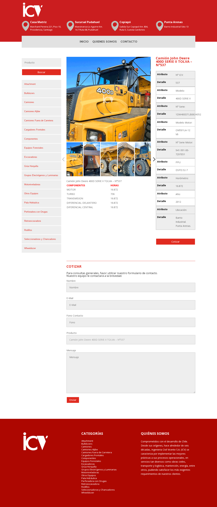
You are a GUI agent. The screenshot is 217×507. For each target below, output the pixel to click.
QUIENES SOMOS (104, 42)
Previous (64, 159)
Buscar (41, 72)
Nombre (71, 280)
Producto (71, 332)
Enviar (72, 399)
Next (153, 159)
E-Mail (69, 298)
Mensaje (71, 350)
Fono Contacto (74, 315)
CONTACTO (129, 42)
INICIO (84, 42)
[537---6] (108, 99)
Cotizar (175, 241)
